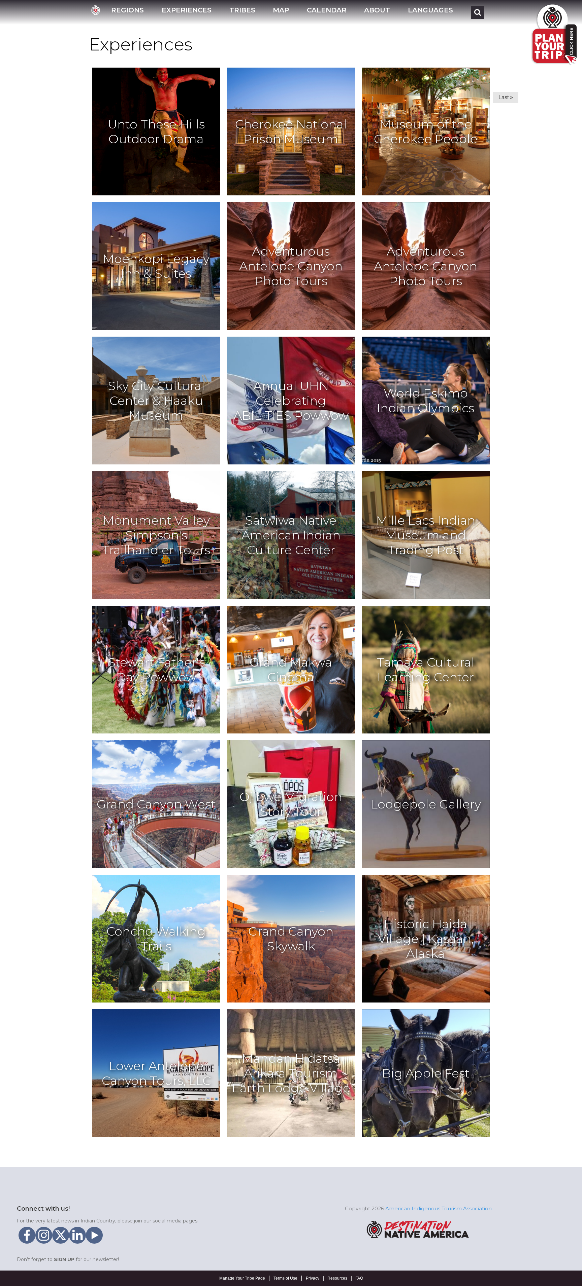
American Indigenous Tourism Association (438, 1208)
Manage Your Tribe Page (242, 1278)
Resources (337, 1278)
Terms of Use (285, 1278)
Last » (505, 97)
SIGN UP (64, 1259)
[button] (127, 12)
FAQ (359, 1278)
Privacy (312, 1278)
